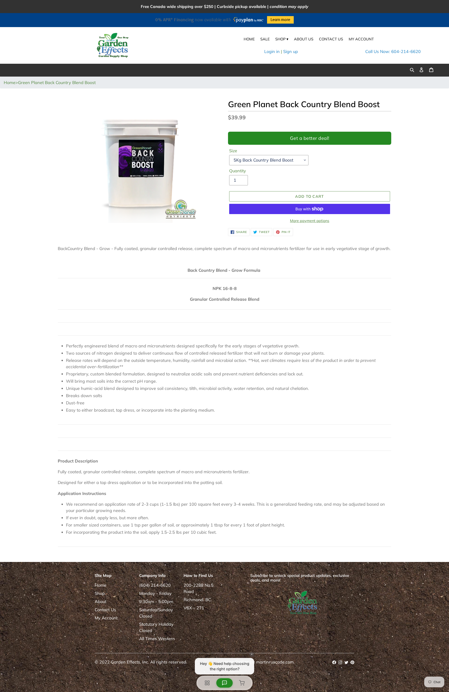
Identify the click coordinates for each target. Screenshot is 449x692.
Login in (272, 51)
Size (233, 150)
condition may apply (289, 6)
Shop (100, 593)
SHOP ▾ (281, 39)
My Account (106, 618)
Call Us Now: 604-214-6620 (393, 51)
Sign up (290, 51)
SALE (265, 39)
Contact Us (105, 609)
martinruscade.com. (275, 662)
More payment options (309, 220)
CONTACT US (331, 39)
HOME (249, 39)
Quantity (237, 170)
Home (100, 585)
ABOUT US (303, 39)
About (100, 601)
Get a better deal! (310, 138)
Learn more (280, 20)
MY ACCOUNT (361, 39)
